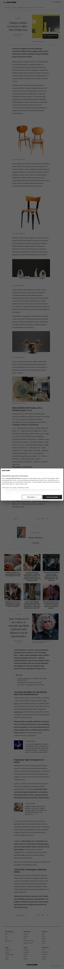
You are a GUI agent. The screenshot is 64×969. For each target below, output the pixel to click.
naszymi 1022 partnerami (13, 478)
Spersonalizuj (31, 497)
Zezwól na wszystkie (52, 497)
